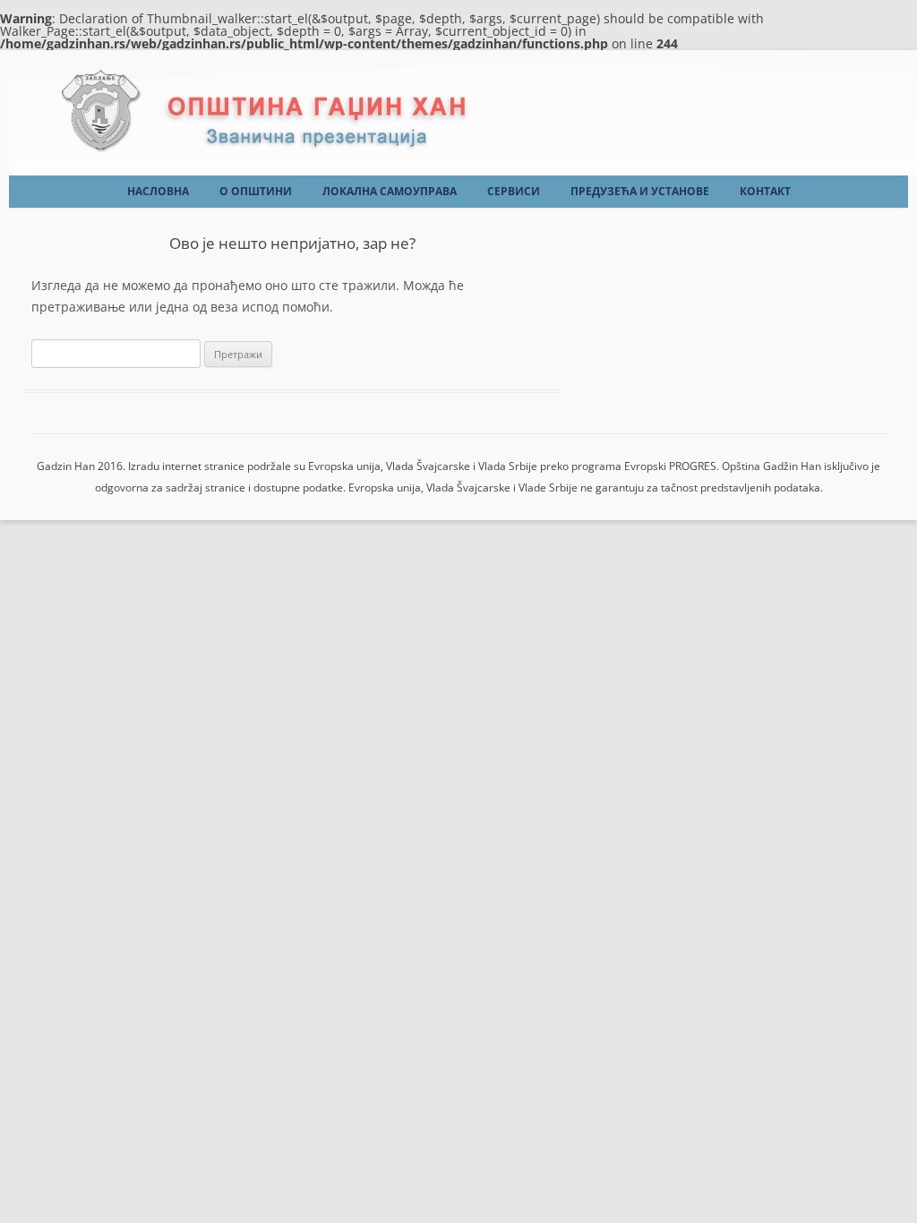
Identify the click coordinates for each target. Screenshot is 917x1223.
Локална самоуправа (389, 191)
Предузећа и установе (639, 191)
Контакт (765, 191)
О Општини (255, 191)
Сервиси (513, 191)
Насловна (158, 191)
